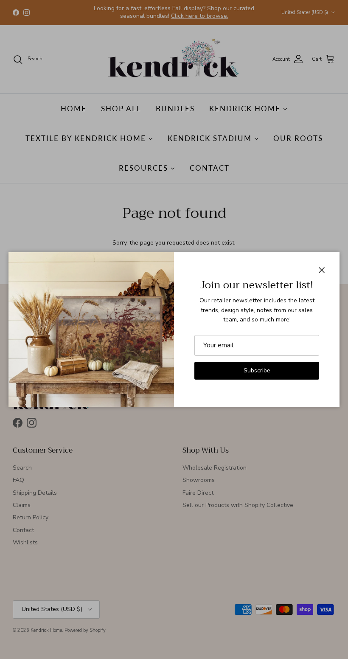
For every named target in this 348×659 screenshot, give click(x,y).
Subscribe (257, 370)
